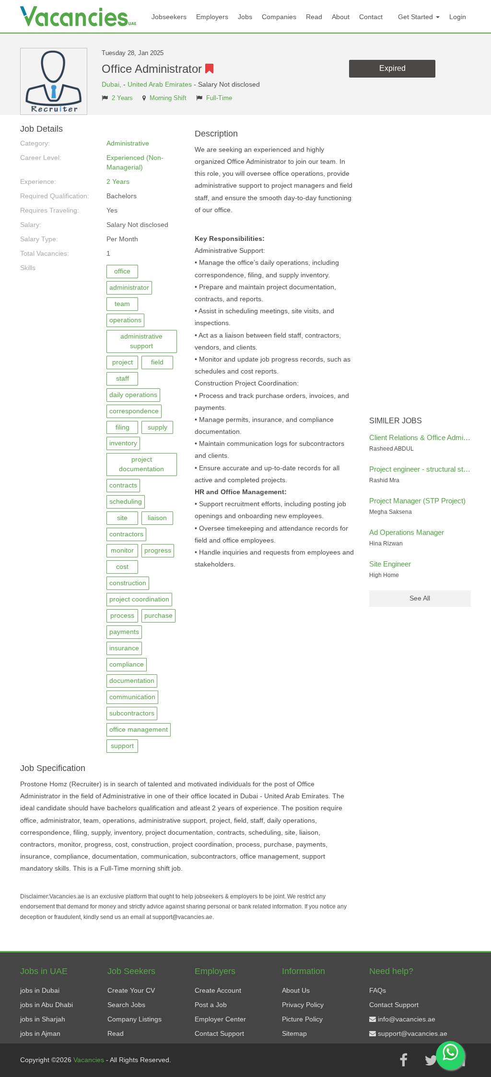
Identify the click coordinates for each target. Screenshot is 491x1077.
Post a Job (211, 1005)
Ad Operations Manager (406, 532)
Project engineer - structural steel (420, 469)
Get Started (416, 17)
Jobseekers (169, 17)
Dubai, (112, 84)
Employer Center (220, 1019)
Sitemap (294, 1033)
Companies (279, 17)
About (341, 17)
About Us (296, 990)
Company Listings (134, 1019)
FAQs (377, 990)
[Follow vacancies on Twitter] (431, 1060)
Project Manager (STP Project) (417, 501)
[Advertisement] (420, 268)
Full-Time (219, 98)
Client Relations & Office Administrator (429, 437)
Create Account (218, 990)
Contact (371, 17)
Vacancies (89, 1060)
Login (457, 17)
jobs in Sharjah (42, 1019)
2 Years (122, 98)
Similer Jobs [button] (395, 421)
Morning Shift (168, 98)
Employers (212, 17)
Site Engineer (390, 564)
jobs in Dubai (39, 990)
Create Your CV (131, 990)
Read (314, 17)
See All (419, 598)
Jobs (245, 17)
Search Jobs (126, 1005)
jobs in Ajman (40, 1033)
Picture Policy (302, 1019)
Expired (392, 68)
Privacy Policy (303, 1005)
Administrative (127, 143)
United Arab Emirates (160, 84)
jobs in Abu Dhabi (46, 1005)
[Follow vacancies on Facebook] (403, 1060)
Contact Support (219, 1033)
